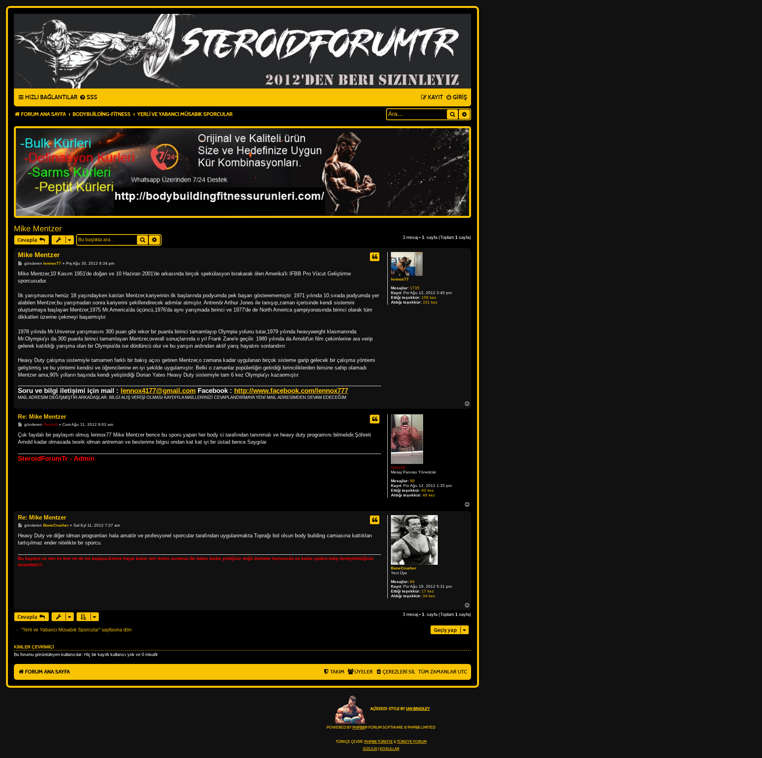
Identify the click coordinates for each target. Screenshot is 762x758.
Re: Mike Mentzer (42, 416)
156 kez (428, 297)
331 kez (430, 302)
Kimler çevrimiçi (34, 646)
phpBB (358, 727)
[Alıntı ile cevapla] (374, 257)
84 (412, 581)
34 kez (429, 596)
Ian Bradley (418, 709)
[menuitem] (88, 97)
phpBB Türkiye (378, 742)
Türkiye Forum (412, 742)
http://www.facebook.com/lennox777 (291, 390)
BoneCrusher (403, 568)
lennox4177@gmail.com (158, 390)
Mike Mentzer (38, 228)
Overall (398, 467)
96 (412, 481)
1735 (414, 288)
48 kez (429, 495)
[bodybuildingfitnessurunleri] (242, 172)
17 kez (427, 591)
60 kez (427, 490)
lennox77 (400, 279)
